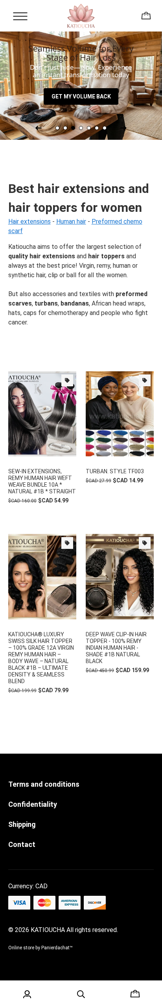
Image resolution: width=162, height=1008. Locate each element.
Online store (21, 948)
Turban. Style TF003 (115, 471)
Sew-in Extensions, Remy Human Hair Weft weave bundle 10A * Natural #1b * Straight (42, 481)
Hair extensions (29, 221)
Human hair (71, 221)
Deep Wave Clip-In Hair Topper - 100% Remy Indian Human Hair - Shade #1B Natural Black (116, 647)
